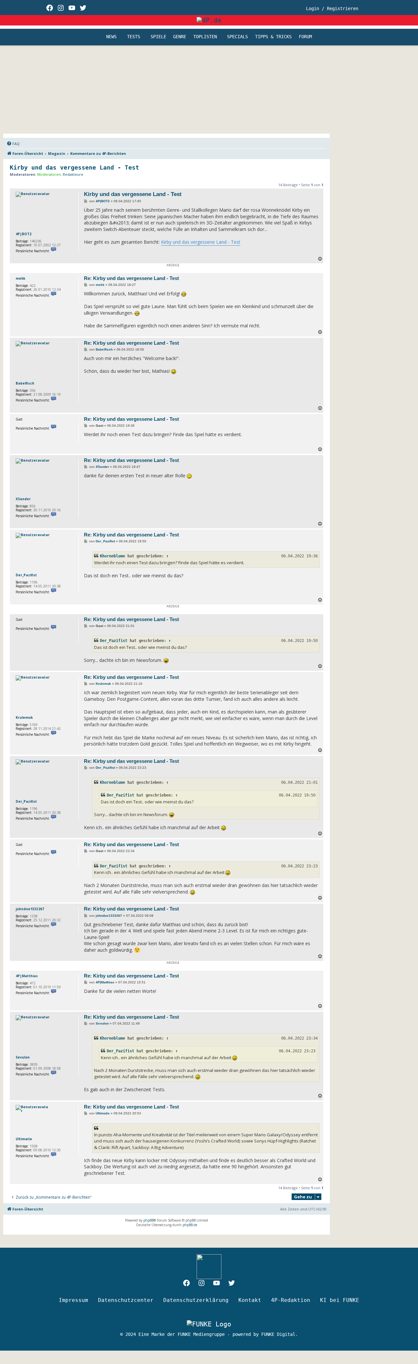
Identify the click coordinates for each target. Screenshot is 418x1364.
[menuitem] (13, 144)
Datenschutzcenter (125, 1300)
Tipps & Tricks (273, 37)
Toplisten (205, 37)
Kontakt (249, 1300)
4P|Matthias (27, 976)
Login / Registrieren (332, 8)
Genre (179, 37)
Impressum (73, 1300)
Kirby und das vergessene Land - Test (74, 167)
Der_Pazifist (26, 575)
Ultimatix (24, 1139)
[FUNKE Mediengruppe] (209, 1324)
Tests (133, 37)
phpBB (148, 1220)
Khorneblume (112, 556)
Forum (305, 37)
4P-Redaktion (290, 1300)
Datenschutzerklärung (196, 1300)
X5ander (23, 499)
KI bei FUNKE (339, 1300)
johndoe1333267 (30, 909)
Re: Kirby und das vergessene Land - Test (131, 278)
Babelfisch (25, 383)
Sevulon (23, 1057)
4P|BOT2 (23, 234)
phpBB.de (190, 1225)
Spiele (158, 37)
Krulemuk (24, 717)
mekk (20, 278)
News (111, 37)
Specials (237, 37)
